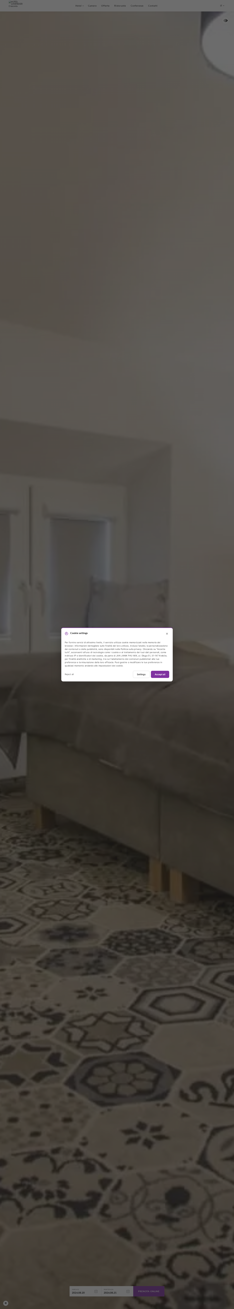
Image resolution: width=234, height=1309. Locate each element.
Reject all (69, 674)
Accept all (160, 674)
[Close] (167, 633)
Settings (141, 674)
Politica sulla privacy (131, 649)
